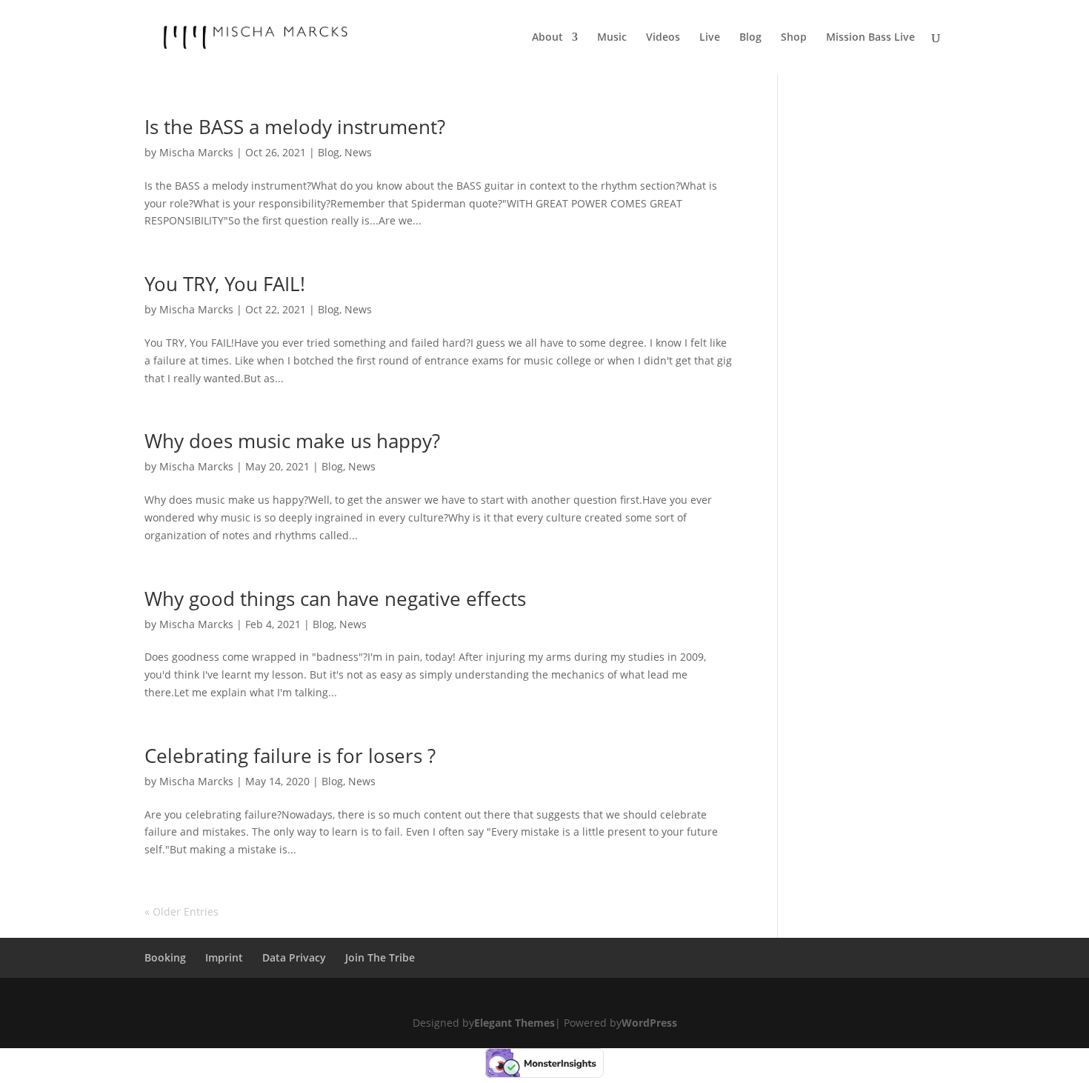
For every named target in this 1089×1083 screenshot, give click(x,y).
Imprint (224, 957)
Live (709, 38)
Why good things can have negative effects (335, 598)
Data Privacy (294, 957)
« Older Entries (181, 911)
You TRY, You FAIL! (224, 283)
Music (612, 38)
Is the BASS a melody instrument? (294, 126)
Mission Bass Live (870, 38)
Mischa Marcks (196, 152)
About (547, 38)
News (358, 152)
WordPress (649, 1023)
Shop (794, 38)
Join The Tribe (380, 957)
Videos (663, 38)
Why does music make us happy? (292, 440)
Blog (750, 38)
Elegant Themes (514, 1023)
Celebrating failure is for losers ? (290, 755)
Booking (165, 957)
